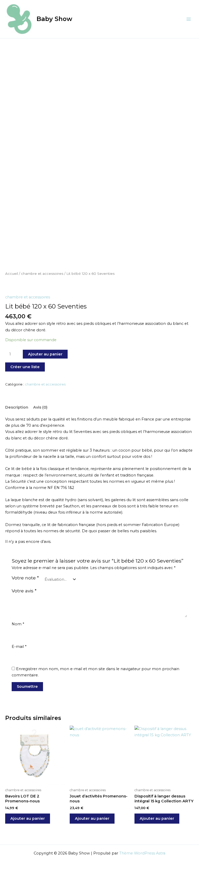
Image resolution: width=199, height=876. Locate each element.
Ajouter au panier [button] (27, 818)
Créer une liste (25, 367)
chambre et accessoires (42, 273)
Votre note (25, 577)
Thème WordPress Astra (142, 853)
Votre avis (24, 590)
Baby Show (54, 19)
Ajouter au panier (45, 354)
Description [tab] (16, 407)
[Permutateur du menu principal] (188, 19)
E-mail (19, 646)
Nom (18, 624)
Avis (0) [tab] (40, 407)
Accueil (11, 273)
